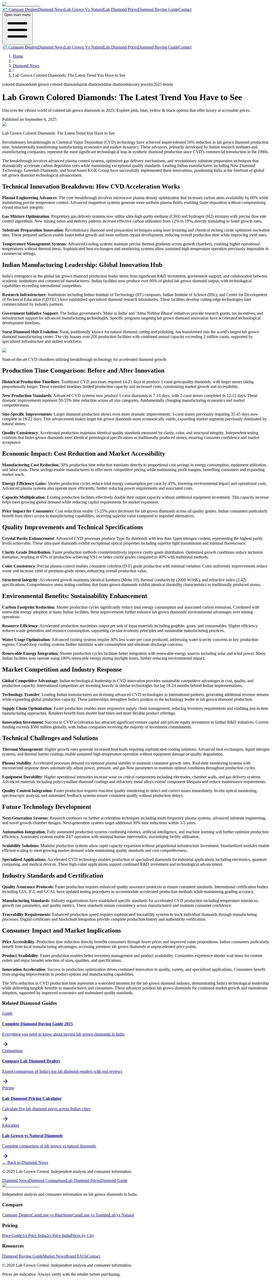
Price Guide (12, 1235)
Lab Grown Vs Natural (83, 9)
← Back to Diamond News (25, 1162)
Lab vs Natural (121, 1215)
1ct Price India (34, 1235)
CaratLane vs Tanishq (90, 1215)
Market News (54, 1256)
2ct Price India (58, 1235)
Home (18, 56)
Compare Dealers (16, 1215)
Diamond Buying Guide (158, 9)
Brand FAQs (76, 1256)
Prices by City (82, 1235)
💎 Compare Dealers (20, 9)
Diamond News (51, 9)
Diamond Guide (114, 1180)
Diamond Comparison (47, 1180)
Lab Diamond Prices (120, 9)
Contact (185, 9)
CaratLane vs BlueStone (51, 1215)
